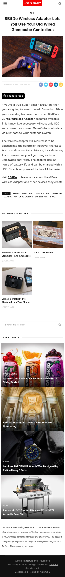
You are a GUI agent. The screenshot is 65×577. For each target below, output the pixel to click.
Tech (32, 13)
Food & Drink (10, 374)
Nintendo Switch (23, 197)
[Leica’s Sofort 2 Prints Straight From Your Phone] (17, 280)
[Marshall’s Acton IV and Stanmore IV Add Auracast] (17, 234)
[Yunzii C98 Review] (48, 234)
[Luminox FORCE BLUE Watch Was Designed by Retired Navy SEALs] (32, 452)
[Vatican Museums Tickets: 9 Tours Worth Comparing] (32, 408)
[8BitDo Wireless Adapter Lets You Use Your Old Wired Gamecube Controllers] (32, 56)
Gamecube (57, 194)
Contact (54, 564)
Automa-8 (45, 571)
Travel (6, 418)
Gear (5, 506)
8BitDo (12, 177)
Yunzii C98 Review (43, 252)
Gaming (8, 197)
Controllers (42, 194)
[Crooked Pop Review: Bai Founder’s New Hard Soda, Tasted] (32, 364)
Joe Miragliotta (10, 85)
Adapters (27, 194)
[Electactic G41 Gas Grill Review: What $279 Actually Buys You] (32, 496)
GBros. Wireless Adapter (18, 118)
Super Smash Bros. (45, 197)
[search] (59, 3)
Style (6, 462)
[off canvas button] (5, 3)
